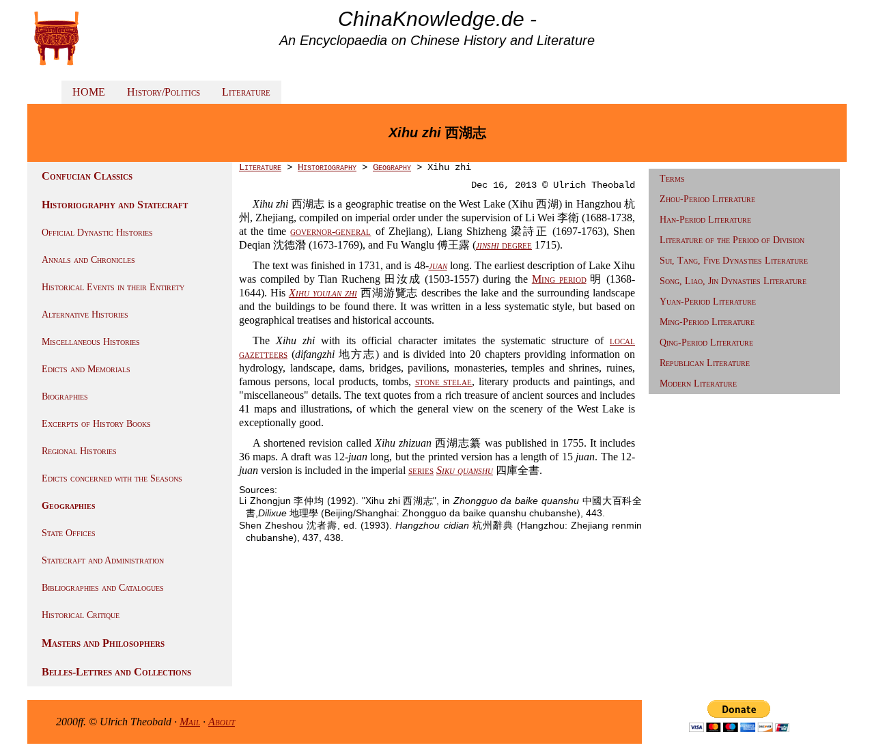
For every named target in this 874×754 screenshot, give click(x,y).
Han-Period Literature (705, 219)
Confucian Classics (87, 176)
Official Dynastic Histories (97, 232)
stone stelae (444, 381)
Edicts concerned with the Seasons (112, 478)
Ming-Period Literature (707, 322)
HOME (88, 92)
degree (504, 245)
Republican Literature (705, 363)
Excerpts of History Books (96, 424)
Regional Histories (79, 451)
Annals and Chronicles (88, 260)
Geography (392, 167)
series (421, 470)
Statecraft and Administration (103, 560)
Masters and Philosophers (103, 643)
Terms (672, 178)
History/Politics (163, 92)
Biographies (65, 396)
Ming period (559, 279)
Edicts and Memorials (86, 369)
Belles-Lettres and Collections (116, 672)
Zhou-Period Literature (707, 199)
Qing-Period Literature (706, 342)
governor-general (330, 231)
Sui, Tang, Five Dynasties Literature (734, 260)
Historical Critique (80, 615)
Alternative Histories (85, 314)
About (221, 721)
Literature (246, 92)
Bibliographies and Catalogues (103, 588)
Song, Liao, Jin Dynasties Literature (733, 281)
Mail (190, 721)
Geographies (69, 506)
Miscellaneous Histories (91, 342)
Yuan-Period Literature (708, 301)
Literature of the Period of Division (732, 240)
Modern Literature (698, 383)
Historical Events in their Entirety (113, 287)
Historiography (327, 167)
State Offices (69, 533)
